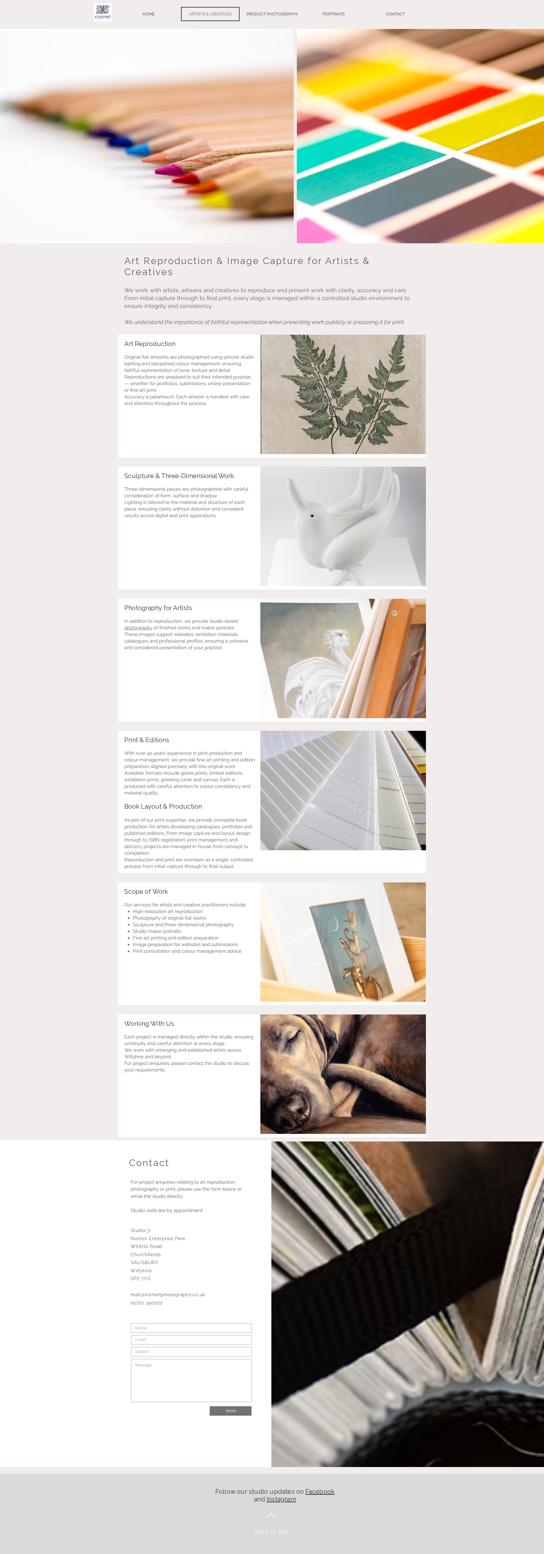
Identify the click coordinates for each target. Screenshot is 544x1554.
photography (138, 628)
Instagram (281, 1499)
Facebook (320, 1491)
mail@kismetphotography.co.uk (168, 1294)
